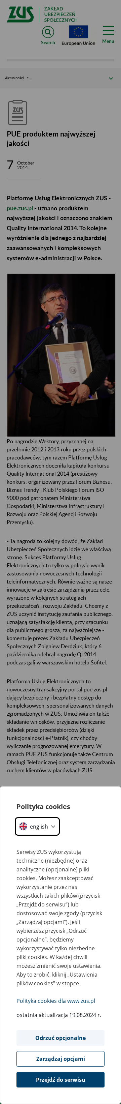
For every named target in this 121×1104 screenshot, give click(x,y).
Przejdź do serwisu (60, 1079)
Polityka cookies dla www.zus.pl (55, 1001)
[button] (37, 826)
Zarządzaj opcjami (60, 1059)
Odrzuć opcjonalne (60, 1038)
